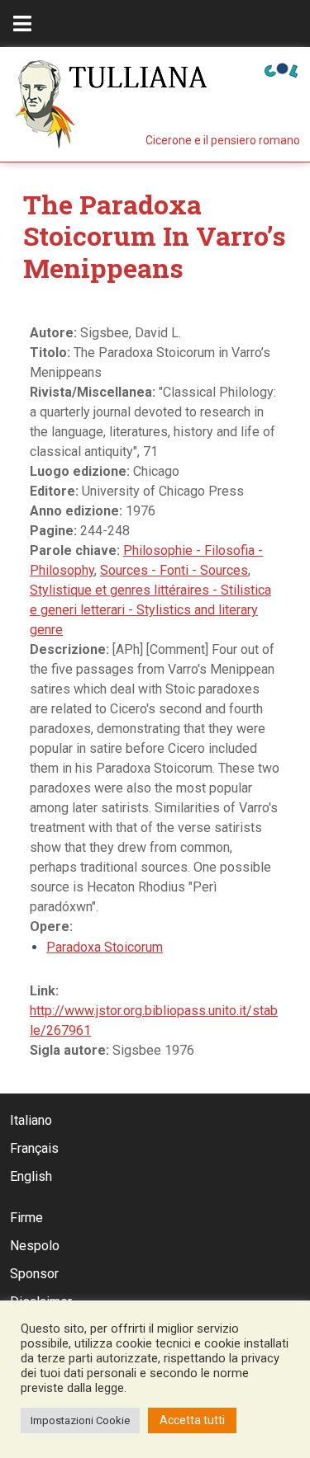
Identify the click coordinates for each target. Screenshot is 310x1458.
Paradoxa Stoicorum (104, 947)
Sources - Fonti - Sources (174, 570)
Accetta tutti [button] (192, 1420)
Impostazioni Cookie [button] (80, 1420)
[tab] (22, 23)
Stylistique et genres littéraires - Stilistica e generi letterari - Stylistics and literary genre (150, 609)
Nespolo (35, 1245)
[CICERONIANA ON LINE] (281, 69)
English (31, 1176)
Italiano (31, 1120)
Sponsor (34, 1274)
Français (34, 1148)
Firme (26, 1217)
